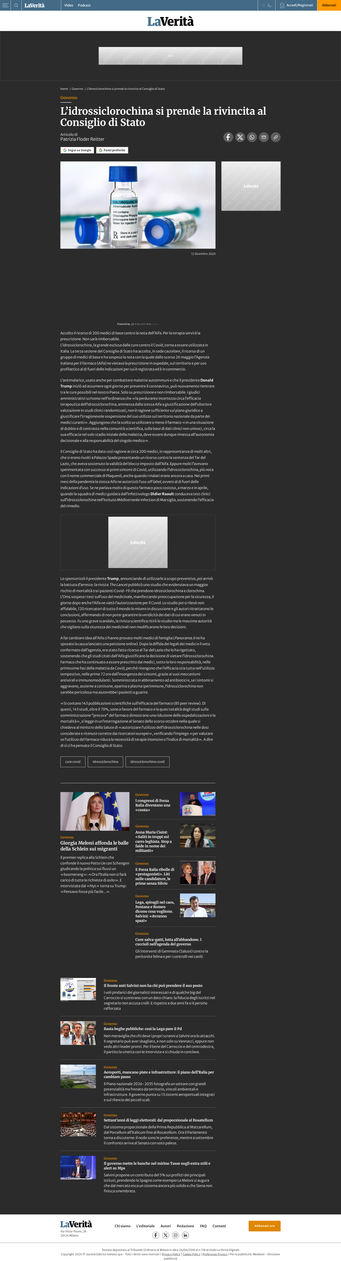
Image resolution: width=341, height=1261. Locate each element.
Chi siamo (122, 1226)
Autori (166, 1226)
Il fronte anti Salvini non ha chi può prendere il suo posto (153, 985)
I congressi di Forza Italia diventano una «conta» (152, 805)
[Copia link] (276, 137)
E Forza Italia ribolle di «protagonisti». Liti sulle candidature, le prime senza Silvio (154, 876)
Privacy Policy (171, 1254)
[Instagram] (175, 1235)
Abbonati (329, 5)
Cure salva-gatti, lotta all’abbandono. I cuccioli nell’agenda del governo (168, 941)
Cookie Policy (191, 1254)
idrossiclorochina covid (147, 762)
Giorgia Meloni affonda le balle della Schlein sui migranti (94, 846)
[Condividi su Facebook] (228, 137)
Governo (78, 89)
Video (68, 5)
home (64, 89)
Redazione (185, 1226)
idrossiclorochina (105, 762)
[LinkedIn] (185, 1235)
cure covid (73, 762)
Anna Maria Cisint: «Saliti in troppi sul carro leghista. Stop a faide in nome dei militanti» (153, 841)
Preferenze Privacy (215, 1254)
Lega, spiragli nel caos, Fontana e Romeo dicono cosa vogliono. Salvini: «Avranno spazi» (154, 911)
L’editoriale (145, 1226)
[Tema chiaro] (263, 5)
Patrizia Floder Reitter (82, 139)
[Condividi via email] (264, 137)
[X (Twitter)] (165, 1235)
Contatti (219, 1226)
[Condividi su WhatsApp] (252, 137)
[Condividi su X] (240, 137)
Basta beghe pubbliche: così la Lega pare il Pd (143, 1029)
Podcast (84, 5)
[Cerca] (16, 5)
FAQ (203, 1226)
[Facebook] (155, 1235)
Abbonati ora (265, 1226)
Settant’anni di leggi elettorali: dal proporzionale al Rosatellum (158, 1120)
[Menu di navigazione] (5, 5)
